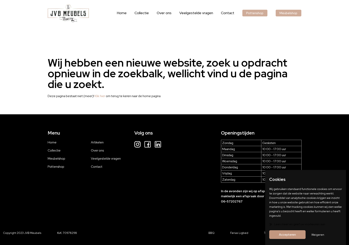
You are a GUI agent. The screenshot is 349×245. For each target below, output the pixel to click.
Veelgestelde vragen (196, 13)
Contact (227, 13)
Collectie (142, 13)
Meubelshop (288, 13)
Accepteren (287, 234)
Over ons (164, 13)
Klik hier (100, 96)
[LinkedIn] (158, 145)
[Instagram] (137, 145)
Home (122, 13)
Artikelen (97, 142)
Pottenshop (254, 13)
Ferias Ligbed (239, 233)
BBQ (211, 233)
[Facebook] (147, 145)
